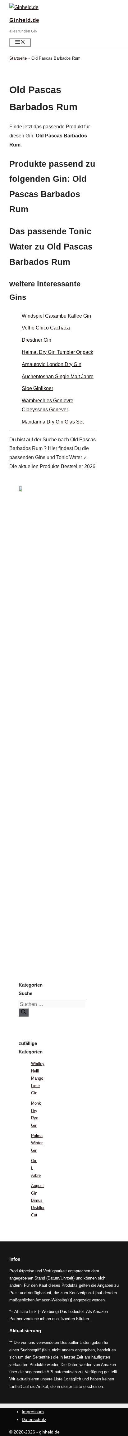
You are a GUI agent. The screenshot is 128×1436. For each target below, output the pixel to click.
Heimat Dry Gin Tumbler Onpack (57, 352)
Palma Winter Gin (37, 1143)
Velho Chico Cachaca (46, 327)
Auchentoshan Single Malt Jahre (58, 376)
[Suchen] (24, 1012)
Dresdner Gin (36, 340)
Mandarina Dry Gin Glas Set (53, 421)
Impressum (33, 1411)
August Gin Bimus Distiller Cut (37, 1200)
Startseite (18, 58)
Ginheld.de (24, 20)
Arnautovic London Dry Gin (51, 364)
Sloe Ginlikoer (37, 388)
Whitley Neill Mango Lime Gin (37, 1078)
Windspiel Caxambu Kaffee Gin (56, 316)
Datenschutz (34, 1419)
